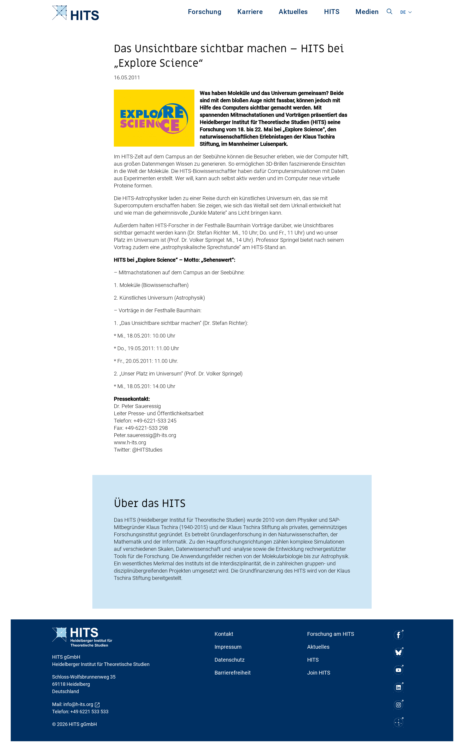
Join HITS (318, 672)
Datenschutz (230, 660)
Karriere (250, 11)
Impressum (228, 647)
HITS (332, 11)
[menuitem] (205, 12)
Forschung (205, 11)
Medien (367, 11)
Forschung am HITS (330, 634)
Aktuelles (293, 11)
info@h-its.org (78, 704)
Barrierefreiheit (233, 672)
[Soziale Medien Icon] (398, 634)
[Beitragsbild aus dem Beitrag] (154, 117)
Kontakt (224, 634)
